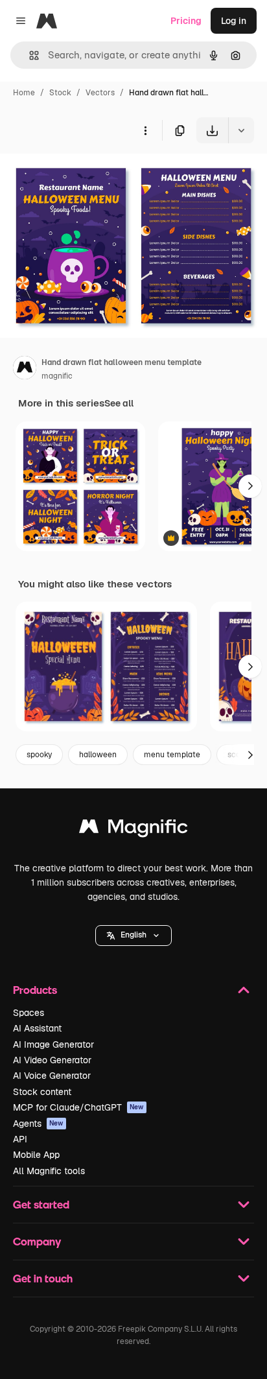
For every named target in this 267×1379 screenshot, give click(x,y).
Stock (60, 93)
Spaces (28, 1013)
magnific (57, 376)
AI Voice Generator (52, 1075)
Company (37, 1241)
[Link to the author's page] (24, 369)
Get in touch (43, 1278)
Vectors (100, 93)
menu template (172, 754)
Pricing (186, 21)
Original (83, 173)
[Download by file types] (241, 130)
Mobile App (36, 1155)
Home (24, 93)
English (133, 935)
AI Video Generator (52, 1060)
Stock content (42, 1092)
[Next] (250, 486)
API (20, 1139)
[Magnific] (133, 829)
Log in (233, 21)
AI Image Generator (53, 1044)
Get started (41, 1204)
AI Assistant (37, 1028)
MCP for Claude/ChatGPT (78, 1107)
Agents (38, 1123)
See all (119, 403)
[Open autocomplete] (29, 55)
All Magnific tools (49, 1171)
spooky (39, 754)
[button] (133, 935)
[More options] (145, 130)
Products (35, 989)
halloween (98, 754)
